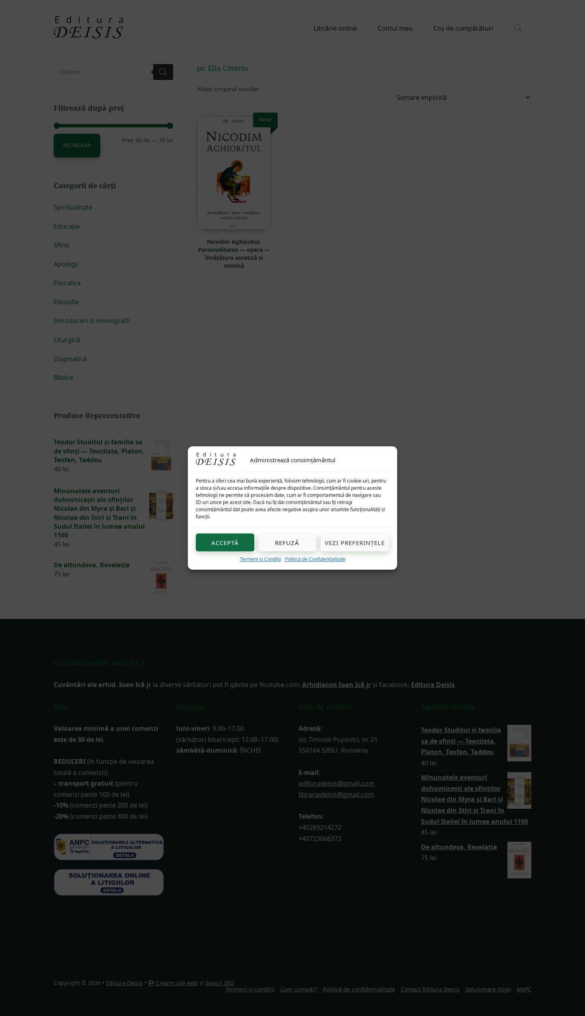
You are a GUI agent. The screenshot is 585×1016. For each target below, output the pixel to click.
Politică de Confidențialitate (315, 559)
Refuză (287, 543)
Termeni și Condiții (260, 559)
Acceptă (225, 543)
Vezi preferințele (355, 543)
